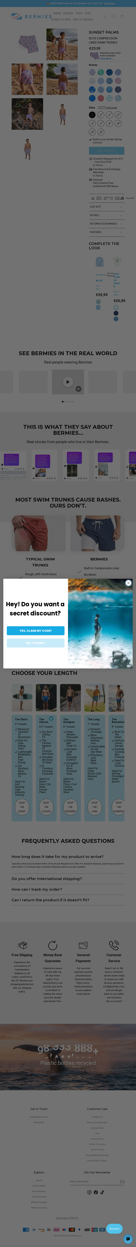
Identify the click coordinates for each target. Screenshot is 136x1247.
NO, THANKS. (35, 643)
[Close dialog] (128, 583)
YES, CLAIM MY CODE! (36, 631)
